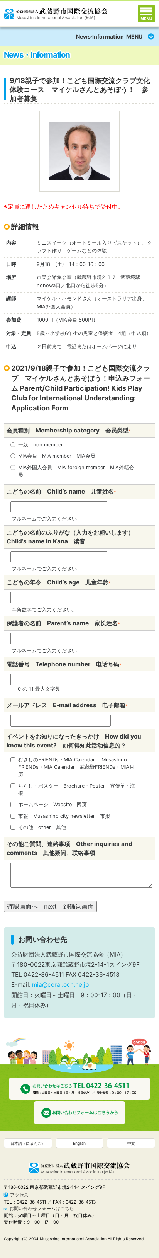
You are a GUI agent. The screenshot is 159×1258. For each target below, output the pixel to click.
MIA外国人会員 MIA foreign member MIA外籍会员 (76, 471)
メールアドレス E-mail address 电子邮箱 (67, 705)
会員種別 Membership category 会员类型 (69, 430)
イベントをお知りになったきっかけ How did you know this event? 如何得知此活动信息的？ (74, 741)
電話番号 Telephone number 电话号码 (64, 664)
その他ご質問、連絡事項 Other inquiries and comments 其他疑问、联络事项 (69, 848)
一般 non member (40, 445)
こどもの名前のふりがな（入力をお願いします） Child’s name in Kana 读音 (73, 537)
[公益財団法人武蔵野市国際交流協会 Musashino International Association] (56, 12)
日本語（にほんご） (27, 1143)
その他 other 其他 (42, 827)
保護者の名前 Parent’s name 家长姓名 (63, 623)
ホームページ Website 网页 (52, 804)
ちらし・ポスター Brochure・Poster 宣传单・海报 (76, 789)
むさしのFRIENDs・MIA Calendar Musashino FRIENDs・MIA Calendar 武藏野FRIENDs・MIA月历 (76, 767)
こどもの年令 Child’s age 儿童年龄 (59, 582)
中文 (131, 1143)
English (79, 1143)
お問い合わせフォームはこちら (41, 1208)
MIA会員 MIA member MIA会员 (56, 456)
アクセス (19, 1195)
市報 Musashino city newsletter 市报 (64, 816)
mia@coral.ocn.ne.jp (60, 984)
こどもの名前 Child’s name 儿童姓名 (61, 491)
